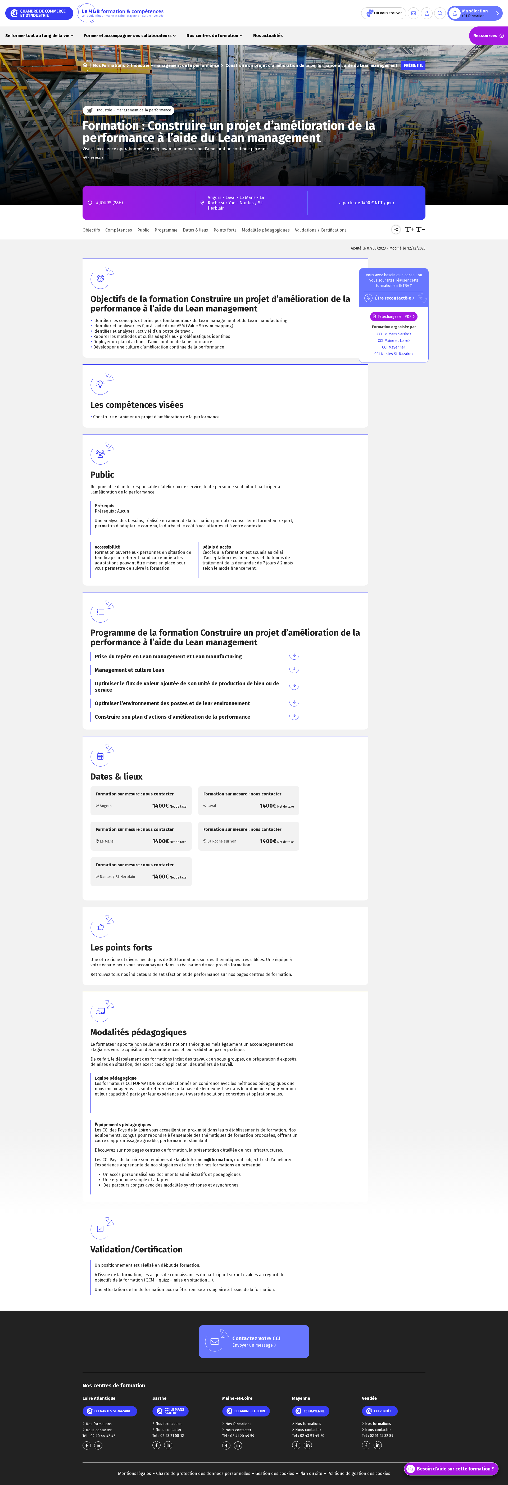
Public (143, 230)
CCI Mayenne (393, 347)
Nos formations (99, 1424)
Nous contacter (99, 1430)
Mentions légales (134, 1473)
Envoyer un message (253, 1345)
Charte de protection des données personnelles (203, 1473)
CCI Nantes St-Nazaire (392, 354)
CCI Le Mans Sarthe (393, 334)
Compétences (118, 230)
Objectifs (91, 230)
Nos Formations (109, 65)
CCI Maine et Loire (393, 340)
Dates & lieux (195, 230)
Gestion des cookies (274, 1473)
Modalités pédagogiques (266, 230)
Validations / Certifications (321, 230)
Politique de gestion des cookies (358, 1473)
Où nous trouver (388, 13)
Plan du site (310, 1473)
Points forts (225, 230)
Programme (166, 230)
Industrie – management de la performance (175, 65)
